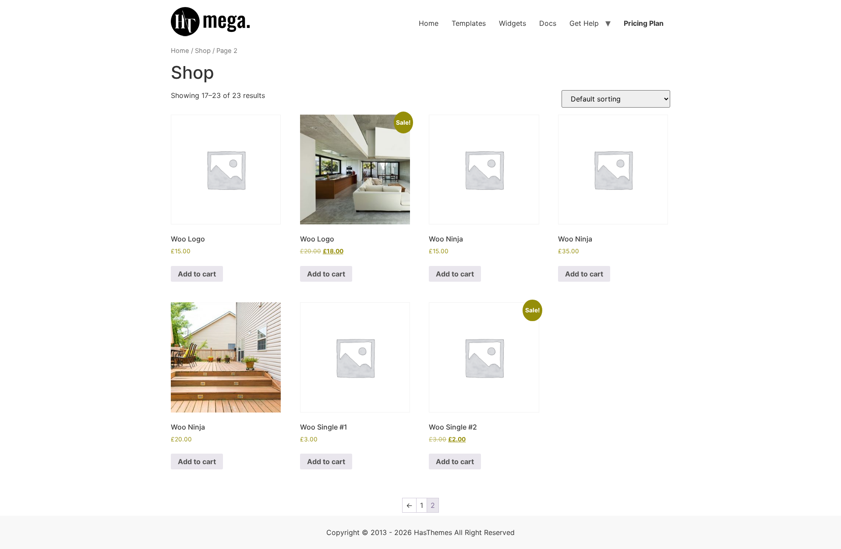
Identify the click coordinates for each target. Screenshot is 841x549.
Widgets (512, 23)
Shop (203, 51)
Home (428, 23)
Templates (469, 23)
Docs (547, 23)
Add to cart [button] (197, 273)
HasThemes (433, 532)
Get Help (584, 23)
